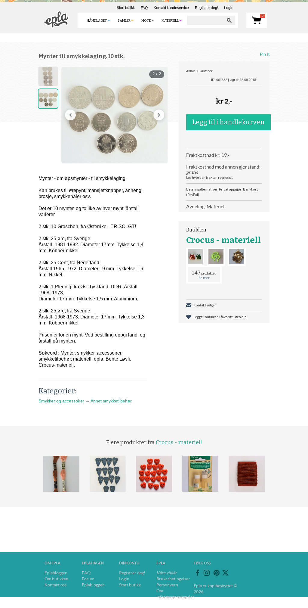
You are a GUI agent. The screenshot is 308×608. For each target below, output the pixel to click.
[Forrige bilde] (70, 115)
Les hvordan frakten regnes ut (209, 177)
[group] (114, 115)
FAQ (144, 8)
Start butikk (126, 8)
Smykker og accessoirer (61, 401)
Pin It (265, 54)
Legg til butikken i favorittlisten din (220, 317)
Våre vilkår (166, 572)
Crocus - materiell (223, 240)
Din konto (129, 563)
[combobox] (205, 20)
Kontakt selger (204, 305)
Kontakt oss (55, 584)
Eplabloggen (56, 572)
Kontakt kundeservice (171, 8)
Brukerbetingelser (173, 578)
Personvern (167, 584)
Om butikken (56, 578)
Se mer (204, 278)
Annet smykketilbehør (111, 401)
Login (228, 8)
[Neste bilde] (158, 115)
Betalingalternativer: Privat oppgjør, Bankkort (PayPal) (222, 192)
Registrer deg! (206, 8)
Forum (88, 578)
